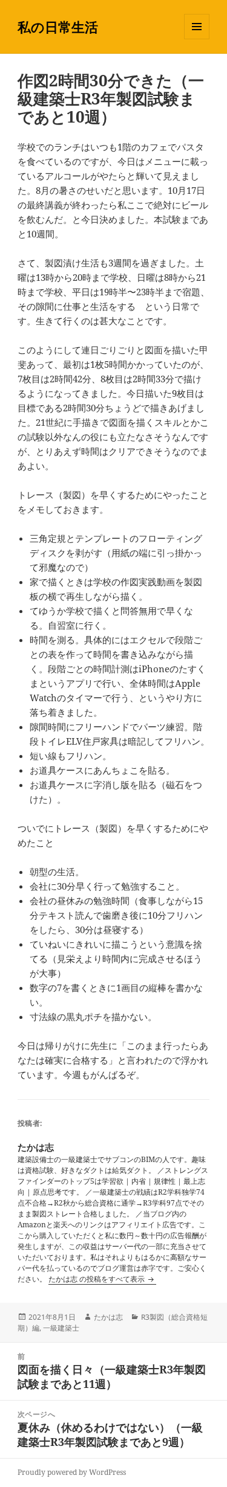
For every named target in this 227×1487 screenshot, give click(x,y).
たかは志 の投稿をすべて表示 (97, 1279)
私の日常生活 (58, 27)
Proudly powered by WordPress (72, 1472)
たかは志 (108, 1317)
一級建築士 (61, 1328)
